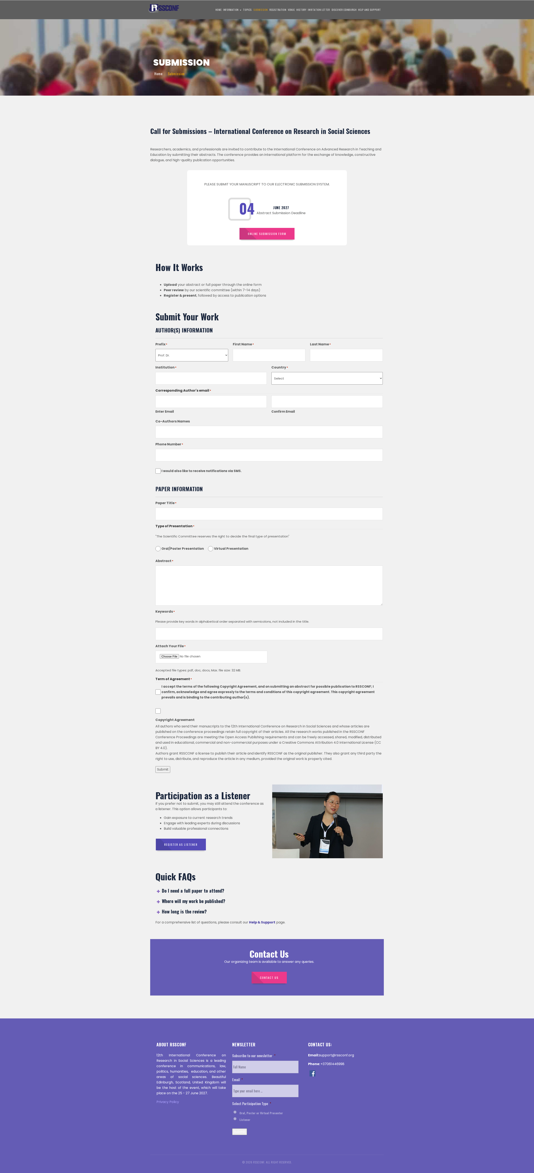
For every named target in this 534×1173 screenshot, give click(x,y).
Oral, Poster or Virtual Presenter (261, 1113)
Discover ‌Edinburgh (344, 9)
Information (231, 9)
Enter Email (164, 411)
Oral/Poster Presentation (182, 548)
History (301, 9)
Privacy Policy (167, 1101)
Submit (163, 769)
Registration (278, 9)
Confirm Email (283, 411)
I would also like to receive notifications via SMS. (201, 471)
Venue (291, 9)
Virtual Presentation (231, 548)
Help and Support (369, 9)
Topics (247, 9)
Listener (244, 1119)
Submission (260, 9)
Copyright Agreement (175, 719)
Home (218, 9)
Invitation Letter (319, 9)
